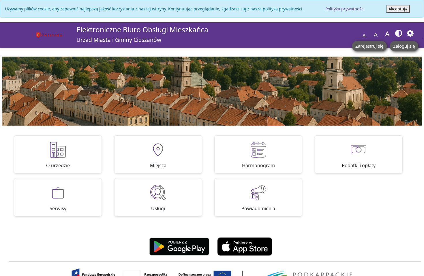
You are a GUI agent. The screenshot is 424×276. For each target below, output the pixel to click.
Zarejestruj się (369, 46)
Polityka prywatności (345, 9)
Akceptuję (398, 9)
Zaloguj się (404, 46)
